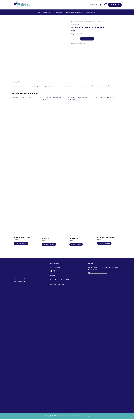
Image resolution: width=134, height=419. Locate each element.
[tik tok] (51, 271)
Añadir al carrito (87, 39)
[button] (115, 5)
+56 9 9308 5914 (55, 267)
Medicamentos (79, 21)
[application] (52, 12)
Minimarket (93, 4)
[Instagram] (54, 271)
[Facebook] (58, 271)
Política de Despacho (19, 279)
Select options (76, 244)
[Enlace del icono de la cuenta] (100, 5)
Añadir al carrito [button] (21, 243)
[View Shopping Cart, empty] (104, 4)
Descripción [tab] (16, 82)
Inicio (72, 21)
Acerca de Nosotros (19, 281)
